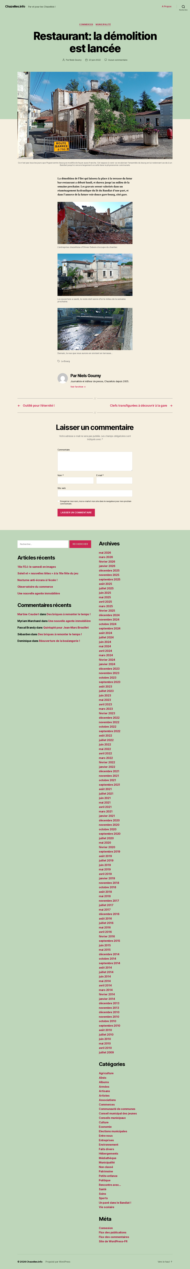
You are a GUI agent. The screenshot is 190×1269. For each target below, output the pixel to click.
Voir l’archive (78, 386)
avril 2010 (105, 1048)
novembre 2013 (109, 1007)
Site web (62, 488)
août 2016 (105, 918)
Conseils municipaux (112, 1117)
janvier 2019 (107, 878)
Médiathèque (107, 1158)
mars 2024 (106, 655)
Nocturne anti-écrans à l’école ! (37, 580)
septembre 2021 (109, 784)
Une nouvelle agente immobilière (38, 593)
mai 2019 (105, 869)
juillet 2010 (106, 1034)
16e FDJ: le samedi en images (36, 566)
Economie (105, 1126)
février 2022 (107, 762)
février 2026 (107, 561)
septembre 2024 (109, 628)
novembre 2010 (109, 1016)
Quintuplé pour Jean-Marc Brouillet (66, 627)
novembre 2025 (109, 575)
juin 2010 (105, 1039)
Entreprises (106, 1140)
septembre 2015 (109, 940)
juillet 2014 (106, 972)
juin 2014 (105, 976)
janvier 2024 (107, 664)
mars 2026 (106, 557)
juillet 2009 (106, 1052)
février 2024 (107, 659)
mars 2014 (106, 990)
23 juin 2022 (95, 60)
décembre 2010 (109, 1012)
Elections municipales (113, 1131)
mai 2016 (105, 927)
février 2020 (107, 847)
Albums (104, 1082)
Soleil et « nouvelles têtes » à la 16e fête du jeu (47, 573)
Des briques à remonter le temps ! (68, 614)
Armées (104, 1086)
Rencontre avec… (110, 1184)
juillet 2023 (106, 691)
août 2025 (105, 583)
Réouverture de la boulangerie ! (59, 641)
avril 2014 (105, 985)
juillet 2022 (106, 740)
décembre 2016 (109, 914)
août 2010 (105, 1030)
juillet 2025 (106, 588)
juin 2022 (105, 744)
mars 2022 (106, 758)
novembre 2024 (109, 619)
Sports (103, 1198)
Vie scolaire (106, 1207)
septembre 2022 (109, 731)
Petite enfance (108, 1176)
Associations (107, 1100)
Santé (102, 1189)
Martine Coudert (28, 614)
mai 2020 (105, 842)
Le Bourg (65, 361)
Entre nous (106, 1135)
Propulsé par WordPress (57, 1261)
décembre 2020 (109, 820)
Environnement (108, 1144)
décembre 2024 (109, 615)
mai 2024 (105, 646)
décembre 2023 (109, 668)
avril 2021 (105, 807)
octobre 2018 (107, 887)
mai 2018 (105, 896)
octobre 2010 (107, 1021)
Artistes (104, 1095)
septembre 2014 (109, 963)
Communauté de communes (117, 1109)
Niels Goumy (75, 60)
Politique (105, 1180)
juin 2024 (105, 642)
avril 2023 (105, 704)
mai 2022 (105, 749)
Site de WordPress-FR (113, 1241)
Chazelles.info (15, 6)
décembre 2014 (109, 954)
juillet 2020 (106, 838)
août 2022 (105, 735)
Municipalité (103, 24)
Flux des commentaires (114, 1237)
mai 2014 (105, 981)
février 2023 (107, 713)
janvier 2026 (107, 566)
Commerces (86, 24)
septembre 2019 (109, 851)
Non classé (106, 1167)
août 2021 (105, 789)
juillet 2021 (106, 793)
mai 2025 (105, 597)
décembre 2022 (109, 717)
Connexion (106, 1228)
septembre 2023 (109, 682)
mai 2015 (105, 949)
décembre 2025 (109, 570)
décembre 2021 (109, 771)
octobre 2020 (107, 829)
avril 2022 (105, 753)
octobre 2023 (107, 677)
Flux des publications (112, 1232)
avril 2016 (105, 932)
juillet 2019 (106, 860)
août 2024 (105, 633)
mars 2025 (106, 606)
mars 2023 (106, 708)
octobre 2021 (107, 780)
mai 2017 (105, 909)
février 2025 (107, 610)
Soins (102, 1193)
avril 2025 (105, 601)
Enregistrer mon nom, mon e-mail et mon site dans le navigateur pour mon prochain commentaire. (95, 502)
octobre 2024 (107, 624)
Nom (61, 475)
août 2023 (105, 686)
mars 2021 (106, 811)
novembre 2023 (109, 673)
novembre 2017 (109, 900)
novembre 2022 (109, 722)
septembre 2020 (109, 833)
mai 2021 (105, 802)
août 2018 (105, 891)
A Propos (167, 6)
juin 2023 (105, 695)
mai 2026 (105, 552)
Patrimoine (106, 1171)
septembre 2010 (109, 1025)
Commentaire (64, 450)
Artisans (104, 1091)
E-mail (100, 475)
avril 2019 (105, 874)
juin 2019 (105, 865)
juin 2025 (105, 592)
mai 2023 (105, 699)
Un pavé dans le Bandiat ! (115, 1202)
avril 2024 (105, 650)
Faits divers (106, 1149)
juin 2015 (105, 945)
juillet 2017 (106, 905)
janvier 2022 (107, 766)
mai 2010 (105, 1043)
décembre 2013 (109, 1003)
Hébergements (108, 1153)
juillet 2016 (106, 923)
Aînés (102, 1077)
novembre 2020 (109, 824)
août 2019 (105, 856)
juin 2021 (105, 798)
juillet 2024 (106, 637)
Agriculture (106, 1073)
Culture (104, 1122)
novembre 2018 (109, 882)
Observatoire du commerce (35, 586)
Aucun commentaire (117, 60)
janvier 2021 (107, 816)
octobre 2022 (107, 726)
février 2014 (107, 994)
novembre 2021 (109, 775)
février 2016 (107, 936)
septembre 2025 (109, 579)
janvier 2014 (107, 999)
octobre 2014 (107, 958)
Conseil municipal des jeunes (118, 1113)
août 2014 (105, 967)
